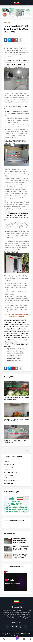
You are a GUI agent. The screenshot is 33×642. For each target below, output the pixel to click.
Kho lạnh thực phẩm (9, 478)
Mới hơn (5, 450)
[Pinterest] (13, 40)
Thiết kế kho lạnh (8, 483)
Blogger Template (16, 635)
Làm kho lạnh (7, 470)
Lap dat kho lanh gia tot (11, 480)
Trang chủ (7, 23)
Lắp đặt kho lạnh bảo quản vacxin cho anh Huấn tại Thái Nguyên (20, 540)
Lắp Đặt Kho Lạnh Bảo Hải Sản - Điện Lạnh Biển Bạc (15, 442)
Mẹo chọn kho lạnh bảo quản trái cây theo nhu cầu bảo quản (16, 420)
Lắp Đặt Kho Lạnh (9, 464)
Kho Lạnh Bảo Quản (9, 467)
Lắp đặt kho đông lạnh (10, 472)
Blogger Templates (15, 634)
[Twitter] (9, 40)
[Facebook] (5, 40)
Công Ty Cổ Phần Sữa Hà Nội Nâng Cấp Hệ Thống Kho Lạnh (20, 556)
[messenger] (17, 639)
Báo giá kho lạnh (8, 475)
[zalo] (11, 639)
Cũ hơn (28, 450)
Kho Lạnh (6, 462)
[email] (24, 639)
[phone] (4, 639)
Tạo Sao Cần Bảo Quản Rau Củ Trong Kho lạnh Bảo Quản (16, 398)
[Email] (16, 40)
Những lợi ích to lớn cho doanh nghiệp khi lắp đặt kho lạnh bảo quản (21, 548)
